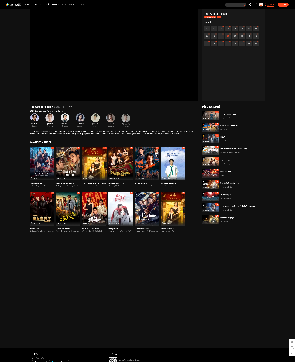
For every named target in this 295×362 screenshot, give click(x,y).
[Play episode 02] (214, 28)
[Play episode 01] (207, 28)
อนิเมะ (71, 4)
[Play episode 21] (235, 43)
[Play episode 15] (249, 36)
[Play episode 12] (228, 36)
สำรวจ (83, 4)
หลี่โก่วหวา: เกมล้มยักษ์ (90, 228)
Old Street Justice (63, 228)
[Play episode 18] (214, 43)
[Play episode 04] (228, 28)
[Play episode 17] (207, 43)
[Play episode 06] (242, 28)
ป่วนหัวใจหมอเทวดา (168, 228)
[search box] (243, 4)
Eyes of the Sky (36, 183)
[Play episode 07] (249, 28)
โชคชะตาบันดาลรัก (142, 228)
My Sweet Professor (168, 183)
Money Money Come (116, 183)
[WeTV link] (14, 4)
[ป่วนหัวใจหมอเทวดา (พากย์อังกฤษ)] (94, 163)
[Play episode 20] (228, 43)
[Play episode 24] (256, 43)
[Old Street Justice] (68, 209)
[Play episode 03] (221, 28)
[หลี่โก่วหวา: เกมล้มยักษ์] (94, 209)
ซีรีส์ (64, 4)
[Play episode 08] (256, 28)
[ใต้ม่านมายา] (42, 209)
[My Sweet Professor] (173, 163)
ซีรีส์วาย (37, 4)
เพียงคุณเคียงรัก (113, 228)
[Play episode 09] (207, 36)
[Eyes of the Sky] (42, 163)
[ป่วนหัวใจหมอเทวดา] (173, 209)
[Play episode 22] (242, 43)
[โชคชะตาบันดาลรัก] (147, 209)
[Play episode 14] (242, 36)
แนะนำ (28, 4)
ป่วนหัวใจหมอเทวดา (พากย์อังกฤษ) (94, 183)
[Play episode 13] (235, 36)
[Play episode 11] (221, 36)
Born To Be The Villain (65, 183)
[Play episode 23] (249, 43)
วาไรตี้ (46, 4)
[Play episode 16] (256, 36)
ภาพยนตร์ (56, 4)
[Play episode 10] (214, 36)
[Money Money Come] (120, 163)
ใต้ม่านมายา (34, 228)
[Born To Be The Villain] (68, 163)
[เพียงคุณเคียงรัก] (120, 209)
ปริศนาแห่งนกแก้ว (141, 183)
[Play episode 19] (221, 43)
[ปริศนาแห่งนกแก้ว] (147, 163)
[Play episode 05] (235, 28)
